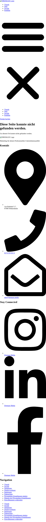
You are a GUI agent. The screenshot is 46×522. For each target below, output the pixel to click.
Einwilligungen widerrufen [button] (13, 500)
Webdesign (8, 488)
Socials (6, 8)
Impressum (8, 492)
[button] (23, 60)
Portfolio (7, 10)
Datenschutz (8, 494)
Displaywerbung (10, 490)
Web (5, 6)
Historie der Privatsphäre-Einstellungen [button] (17, 498)
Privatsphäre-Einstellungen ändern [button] (15, 496)
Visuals (6, 5)
